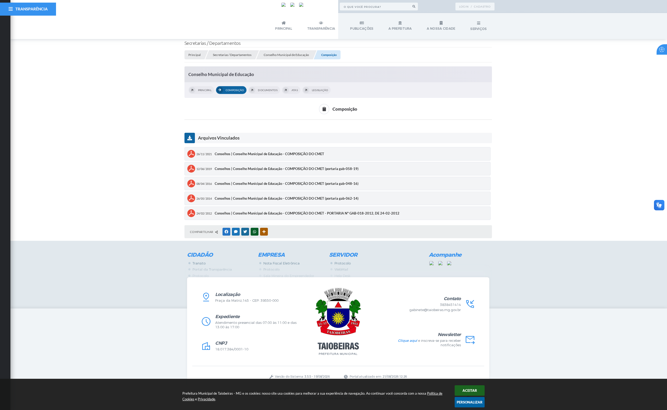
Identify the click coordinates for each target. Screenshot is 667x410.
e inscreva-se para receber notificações (429, 342)
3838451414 (450, 304)
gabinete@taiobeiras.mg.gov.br (435, 310)
